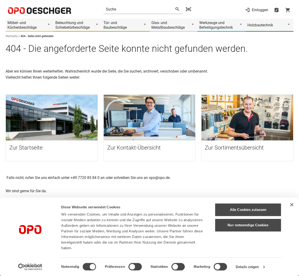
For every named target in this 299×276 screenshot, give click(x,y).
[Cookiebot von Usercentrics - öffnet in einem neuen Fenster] (30, 266)
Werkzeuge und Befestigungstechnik (216, 25)
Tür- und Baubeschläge (115, 25)
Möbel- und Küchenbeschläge (22, 25)
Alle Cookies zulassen (248, 210)
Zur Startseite (26, 147)
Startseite (12, 36)
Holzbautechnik (260, 25)
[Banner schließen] (291, 204)
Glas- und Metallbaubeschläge (168, 25)
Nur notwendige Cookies (248, 225)
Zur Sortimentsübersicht (234, 147)
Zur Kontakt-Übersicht (134, 147)
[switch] (135, 266)
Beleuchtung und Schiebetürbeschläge (72, 25)
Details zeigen (247, 267)
